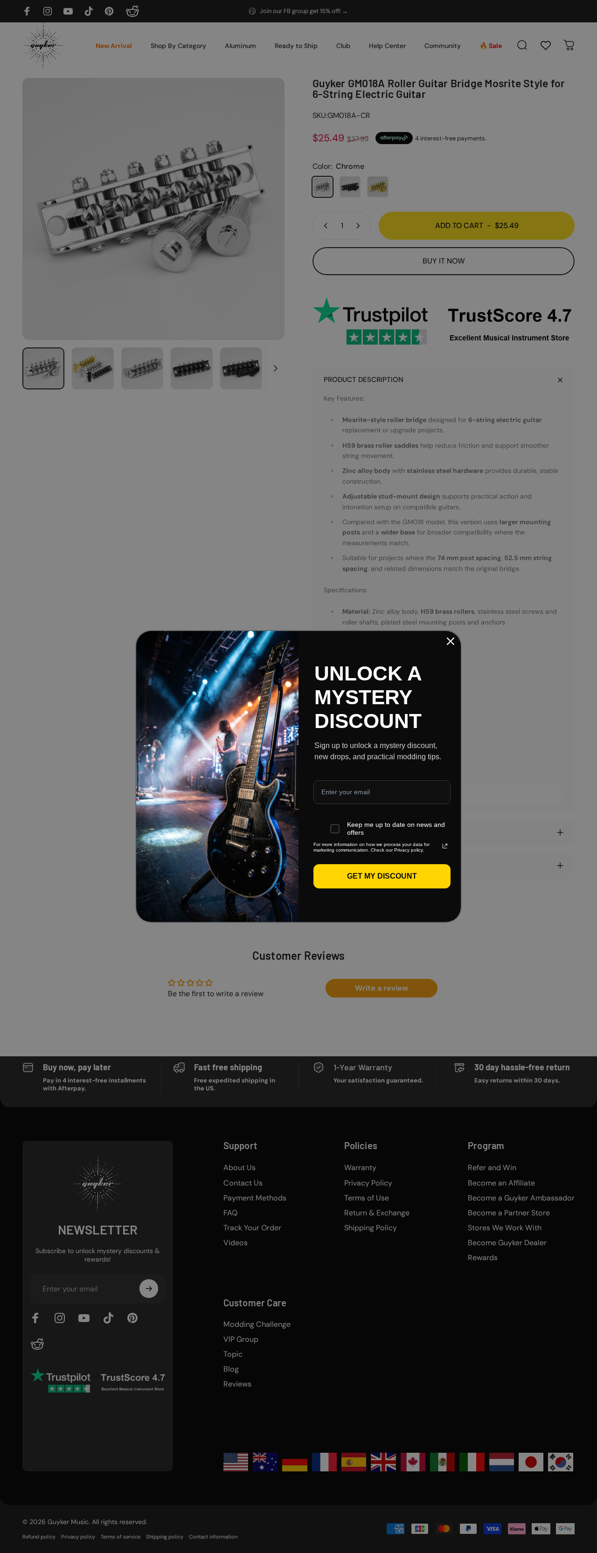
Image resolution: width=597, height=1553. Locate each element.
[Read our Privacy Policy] (445, 846)
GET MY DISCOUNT (382, 876)
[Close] (450, 641)
